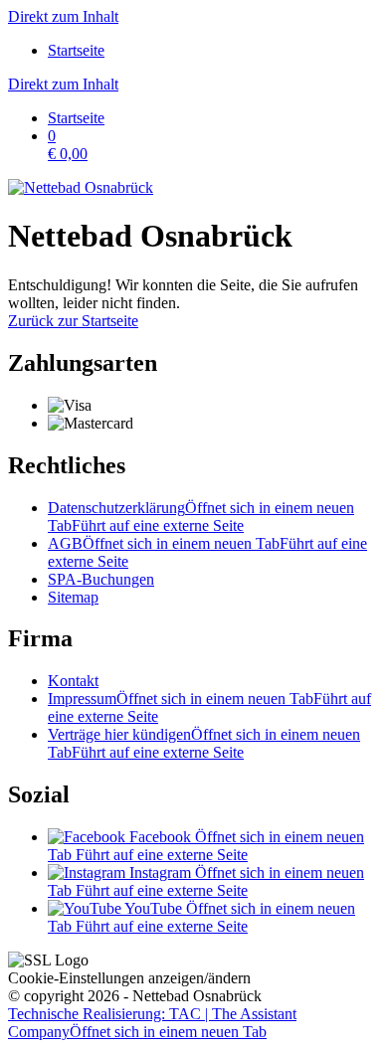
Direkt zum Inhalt (63, 16)
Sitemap (73, 597)
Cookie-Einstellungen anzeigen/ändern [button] (129, 977)
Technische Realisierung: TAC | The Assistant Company (152, 1022)
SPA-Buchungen (101, 579)
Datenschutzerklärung (201, 516)
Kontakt (73, 680)
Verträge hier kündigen (204, 743)
